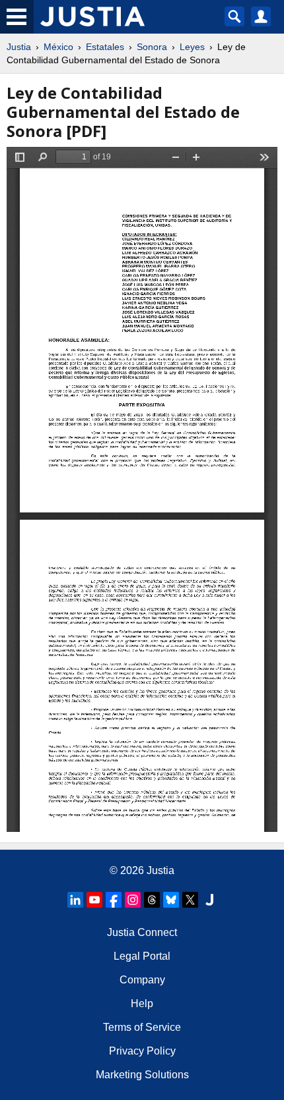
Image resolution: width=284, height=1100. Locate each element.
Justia (19, 46)
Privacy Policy (142, 1051)
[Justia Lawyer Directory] (209, 900)
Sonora (152, 46)
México (58, 46)
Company (142, 979)
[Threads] (152, 900)
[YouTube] (94, 900)
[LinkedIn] (75, 900)
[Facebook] (114, 900)
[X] (190, 900)
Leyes (192, 46)
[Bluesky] (171, 900)
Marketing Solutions (142, 1074)
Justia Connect (142, 932)
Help (142, 1003)
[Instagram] (133, 900)
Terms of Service (142, 1027)
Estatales (105, 46)
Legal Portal (142, 956)
